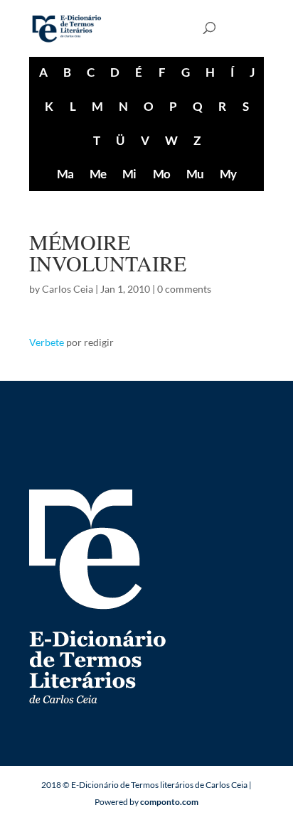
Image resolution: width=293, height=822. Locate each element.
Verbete (46, 342)
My (228, 173)
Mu (194, 173)
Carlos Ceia (67, 289)
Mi (129, 173)
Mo (161, 173)
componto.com (169, 801)
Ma (65, 173)
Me (98, 173)
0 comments (184, 289)
